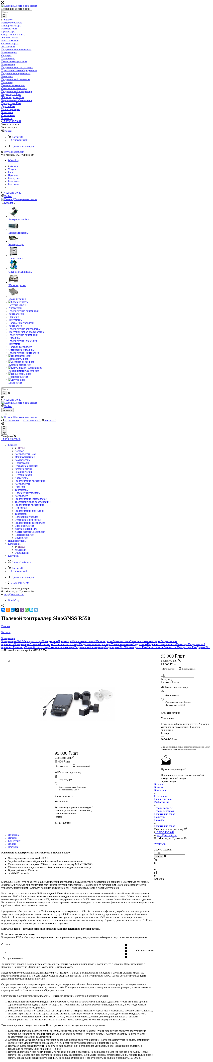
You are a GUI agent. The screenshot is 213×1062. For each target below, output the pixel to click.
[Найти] (4, 16)
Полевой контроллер (36, 647)
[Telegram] (36, 610)
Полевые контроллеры (66, 644)
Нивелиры (182, 644)
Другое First (203, 647)
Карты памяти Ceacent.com (162, 647)
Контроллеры (22, 644)
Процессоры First (187, 647)
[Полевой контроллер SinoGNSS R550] (77, 703)
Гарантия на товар (164, 814)
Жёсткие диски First (135, 647)
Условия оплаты (163, 808)
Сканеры (35, 644)
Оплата (12, 843)
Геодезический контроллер (89, 647)
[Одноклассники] (8, 610)
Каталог (19, 451)
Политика (160, 817)
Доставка (13, 846)
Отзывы (12, 837)
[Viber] (22, 610)
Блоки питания (121, 641)
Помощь (159, 820)
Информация (161, 802)
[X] (17, 610)
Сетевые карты (138, 641)
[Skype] (31, 610)
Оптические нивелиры (61, 647)
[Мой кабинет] (2, 424)
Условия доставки (164, 811)
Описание (13, 835)
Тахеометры (47, 644)
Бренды (158, 787)
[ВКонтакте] (3, 610)
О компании (161, 796)
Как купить (14, 840)
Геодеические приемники (161, 644)
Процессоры (65, 641)
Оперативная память (84, 641)
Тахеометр (19, 647)
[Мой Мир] (13, 610)
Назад (21, 448)
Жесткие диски (104, 641)
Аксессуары (154, 641)
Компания (20, 549)
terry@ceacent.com (14, 151)
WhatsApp (13, 160)
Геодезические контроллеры (95, 644)
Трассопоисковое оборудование (129, 644)
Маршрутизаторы (32, 641)
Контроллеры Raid (11, 641)
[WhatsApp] (27, 610)
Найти (159, 856)
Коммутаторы (50, 641)
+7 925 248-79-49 (11, 121)
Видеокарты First (114, 647)
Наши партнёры (163, 799)
